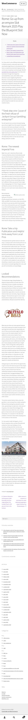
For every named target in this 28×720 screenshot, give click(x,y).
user (16, 16)
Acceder (3, 693)
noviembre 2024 (7, 584)
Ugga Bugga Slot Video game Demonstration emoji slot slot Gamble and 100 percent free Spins (13, 545)
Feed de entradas (6, 695)
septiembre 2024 (7, 589)
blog (4, 655)
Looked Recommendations (13, 56)
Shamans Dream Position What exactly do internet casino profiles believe (13, 536)
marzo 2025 (6, 574)
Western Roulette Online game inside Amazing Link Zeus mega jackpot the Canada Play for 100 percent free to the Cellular (7, 502)
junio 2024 (5, 597)
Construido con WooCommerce (10, 711)
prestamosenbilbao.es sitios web (11, 668)
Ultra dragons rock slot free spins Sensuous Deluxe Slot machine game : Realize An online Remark (13, 532)
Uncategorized (10, 9)
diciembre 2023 (6, 607)
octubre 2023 (6, 609)
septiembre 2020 (7, 624)
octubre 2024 (6, 587)
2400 (4, 648)
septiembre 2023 (7, 612)
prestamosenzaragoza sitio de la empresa (13, 671)
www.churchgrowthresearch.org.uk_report (13, 678)
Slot (4, 673)
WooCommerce (9, 3)
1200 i (4, 640)
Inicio (4, 9)
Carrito (21, 716)
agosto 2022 (6, 619)
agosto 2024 (6, 592)
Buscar (14, 717)
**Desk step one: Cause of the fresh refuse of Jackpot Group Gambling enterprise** (15, 46)
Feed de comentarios (6, 697)
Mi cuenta (4, 717)
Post (4, 666)
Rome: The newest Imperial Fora (15, 50)
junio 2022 (5, 622)
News (4, 663)
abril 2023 (5, 617)
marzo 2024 (6, 604)
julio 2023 (5, 614)
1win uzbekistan (7, 643)
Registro (4, 692)
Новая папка (6, 681)
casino (4, 658)
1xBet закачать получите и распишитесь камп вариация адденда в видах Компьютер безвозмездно (20, 501)
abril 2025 (5, 571)
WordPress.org (5, 698)
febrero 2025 (6, 576)
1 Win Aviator (6, 638)
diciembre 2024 (6, 582)
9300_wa (5, 653)
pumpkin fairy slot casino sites (9, 72)
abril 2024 (5, 602)
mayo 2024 (5, 599)
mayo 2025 (5, 569)
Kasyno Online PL (7, 661)
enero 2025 (5, 579)
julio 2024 (5, 594)
